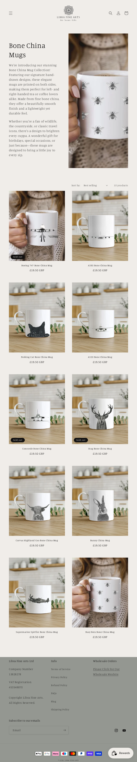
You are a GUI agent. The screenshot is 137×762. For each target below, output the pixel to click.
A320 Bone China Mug (100, 357)
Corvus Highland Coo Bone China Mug (37, 540)
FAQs (54, 693)
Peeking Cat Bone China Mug (37, 357)
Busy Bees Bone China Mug (100, 631)
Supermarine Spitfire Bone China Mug (37, 631)
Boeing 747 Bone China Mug (36, 265)
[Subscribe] (64, 730)
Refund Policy (59, 685)
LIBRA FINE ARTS (72, 760)
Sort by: (76, 185)
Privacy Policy (59, 677)
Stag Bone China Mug (100, 448)
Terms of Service (61, 669)
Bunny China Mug (100, 540)
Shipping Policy (60, 709)
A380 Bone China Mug (100, 265)
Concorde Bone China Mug (37, 448)
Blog (53, 701)
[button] (11, 13)
